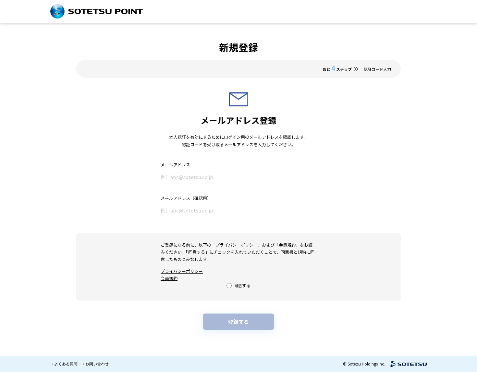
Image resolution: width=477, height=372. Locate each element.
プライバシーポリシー (182, 271)
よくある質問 (66, 363)
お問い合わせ (97, 363)
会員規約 (169, 278)
